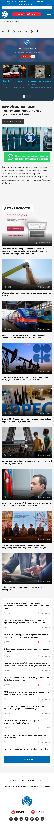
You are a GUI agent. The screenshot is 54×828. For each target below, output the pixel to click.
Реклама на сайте (11, 3)
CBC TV (20, 14)
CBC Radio (35, 14)
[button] (30, 96)
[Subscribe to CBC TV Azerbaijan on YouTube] (28, 56)
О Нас (3, 3)
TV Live (48, 3)
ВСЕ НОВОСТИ (27, 759)
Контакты (40, 2)
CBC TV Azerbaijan (27, 48)
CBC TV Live (20, 812)
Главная (13, 780)
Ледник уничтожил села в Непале (39, 81)
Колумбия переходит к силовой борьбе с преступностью (14, 81)
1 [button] (23, 97)
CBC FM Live (40, 812)
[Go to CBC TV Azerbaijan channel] (27, 42)
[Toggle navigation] (48, 14)
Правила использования (26, 3)
